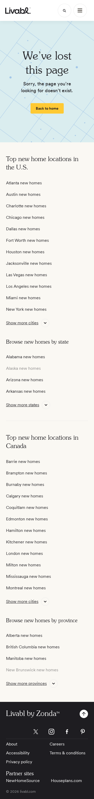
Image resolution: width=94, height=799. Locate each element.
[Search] (64, 10)
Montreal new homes (26, 587)
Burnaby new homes (25, 484)
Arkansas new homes (25, 391)
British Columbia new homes (33, 646)
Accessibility (18, 752)
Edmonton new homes (27, 518)
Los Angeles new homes (28, 286)
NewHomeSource (23, 780)
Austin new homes (23, 194)
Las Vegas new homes (26, 274)
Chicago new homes (25, 217)
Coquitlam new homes (27, 507)
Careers (57, 744)
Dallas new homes (23, 228)
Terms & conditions (67, 752)
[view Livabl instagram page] (51, 732)
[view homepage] (18, 10)
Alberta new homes (24, 635)
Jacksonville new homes (29, 263)
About (11, 744)
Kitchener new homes (26, 541)
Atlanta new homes (24, 182)
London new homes (24, 553)
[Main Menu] (80, 10)
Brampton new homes (26, 473)
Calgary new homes (24, 496)
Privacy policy (19, 761)
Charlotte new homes (26, 205)
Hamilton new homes (26, 530)
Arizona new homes (24, 379)
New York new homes (26, 309)
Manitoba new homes (26, 658)
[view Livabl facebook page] (67, 732)
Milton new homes (23, 564)
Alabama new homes (25, 356)
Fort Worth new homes (27, 240)
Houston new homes (25, 251)
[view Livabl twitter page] (36, 732)
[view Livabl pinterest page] (83, 732)
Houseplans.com (66, 780)
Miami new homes (23, 297)
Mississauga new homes (28, 576)
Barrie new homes (23, 461)
